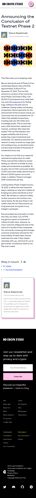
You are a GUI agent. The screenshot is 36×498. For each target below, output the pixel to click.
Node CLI (6, 408)
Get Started (22, 404)
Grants (5, 443)
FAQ (19, 408)
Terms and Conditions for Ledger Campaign (19, 469)
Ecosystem (7, 419)
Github (20, 439)
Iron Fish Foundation (14, 270)
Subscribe (18, 376)
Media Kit (10, 475)
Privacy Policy (12, 473)
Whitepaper (22, 411)
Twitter (8, 266)
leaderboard (17, 102)
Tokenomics (22, 415)
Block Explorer (8, 415)
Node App (7, 404)
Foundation (7, 436)
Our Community (9, 446)
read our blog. (22, 388)
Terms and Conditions (15, 466)
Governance (7, 439)
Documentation (23, 436)
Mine (5, 411)
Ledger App (7, 422)
